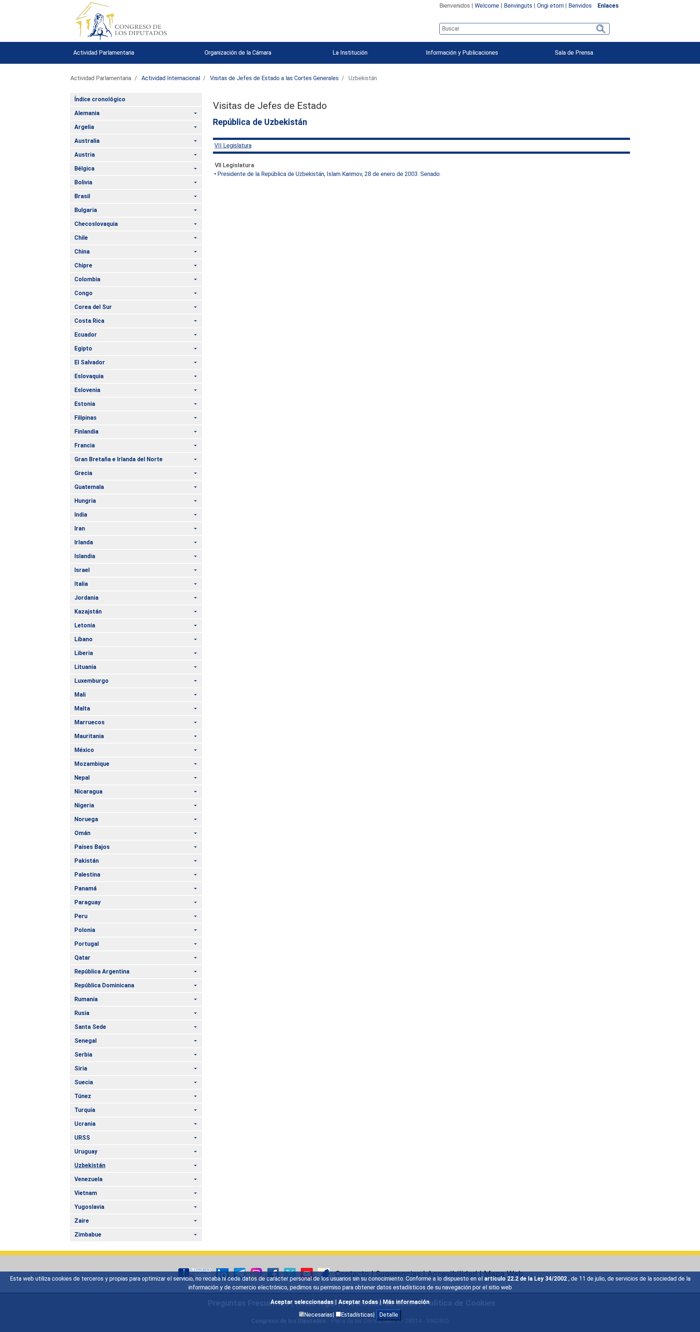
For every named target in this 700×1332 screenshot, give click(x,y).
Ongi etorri (550, 5)
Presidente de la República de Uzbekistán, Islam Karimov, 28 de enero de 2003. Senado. (329, 174)
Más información (406, 1301)
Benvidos (580, 5)
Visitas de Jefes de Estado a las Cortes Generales (274, 78)
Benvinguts (518, 5)
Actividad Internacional (170, 78)
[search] (524, 29)
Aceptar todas (359, 1301)
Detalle (388, 1314)
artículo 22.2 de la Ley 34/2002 (526, 1278)
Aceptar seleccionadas (303, 1301)
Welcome (487, 5)
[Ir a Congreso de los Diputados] (121, 21)
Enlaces (608, 5)
